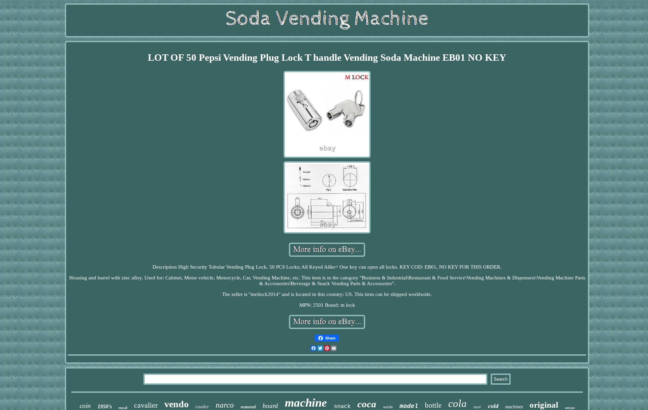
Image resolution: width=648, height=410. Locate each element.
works (388, 407)
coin (85, 405)
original (544, 404)
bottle (433, 405)
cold (493, 406)
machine (306, 402)
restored (248, 406)
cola (457, 403)
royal (122, 408)
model (409, 406)
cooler (202, 406)
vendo (176, 404)
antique (570, 408)
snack (342, 406)
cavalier (146, 405)
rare (477, 407)
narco (225, 405)
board (270, 405)
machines (514, 406)
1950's (105, 406)
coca (366, 404)
